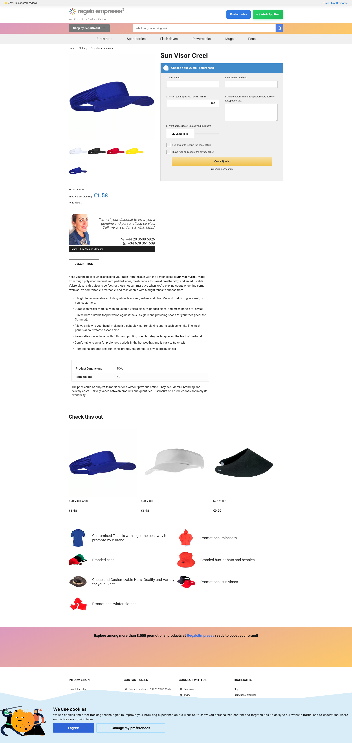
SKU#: (72, 189)
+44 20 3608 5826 (140, 239)
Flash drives (169, 39)
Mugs (229, 39)
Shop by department (87, 28)
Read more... (75, 202)
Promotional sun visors (102, 48)
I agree (73, 728)
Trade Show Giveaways (335, 3)
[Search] (279, 28)
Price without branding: (80, 196)
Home (72, 48)
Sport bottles (136, 39)
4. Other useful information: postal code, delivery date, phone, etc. (249, 98)
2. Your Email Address (236, 77)
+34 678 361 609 (141, 243)
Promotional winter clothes (114, 604)
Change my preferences (130, 728)
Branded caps (103, 560)
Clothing (83, 48)
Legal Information (78, 689)
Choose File (181, 133)
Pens (252, 39)
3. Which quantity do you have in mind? (186, 96)
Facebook (189, 689)
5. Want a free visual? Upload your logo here (189, 126)
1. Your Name (173, 77)
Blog (236, 689)
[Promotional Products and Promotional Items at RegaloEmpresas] (96, 14)
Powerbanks (201, 39)
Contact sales (238, 14)
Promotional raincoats (218, 538)
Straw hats (104, 39)
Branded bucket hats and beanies (227, 560)
